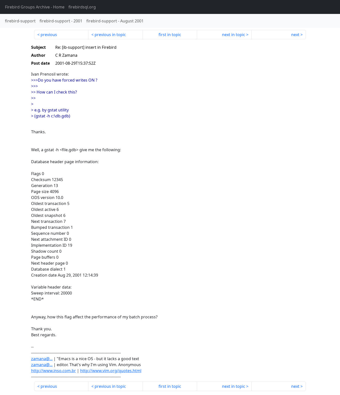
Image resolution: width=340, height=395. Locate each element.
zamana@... (42, 358)
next (295, 34)
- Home (34, 7)
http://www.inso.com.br (53, 370)
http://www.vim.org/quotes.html (110, 370)
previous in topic (110, 34)
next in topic (233, 34)
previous (49, 34)
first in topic (170, 34)
